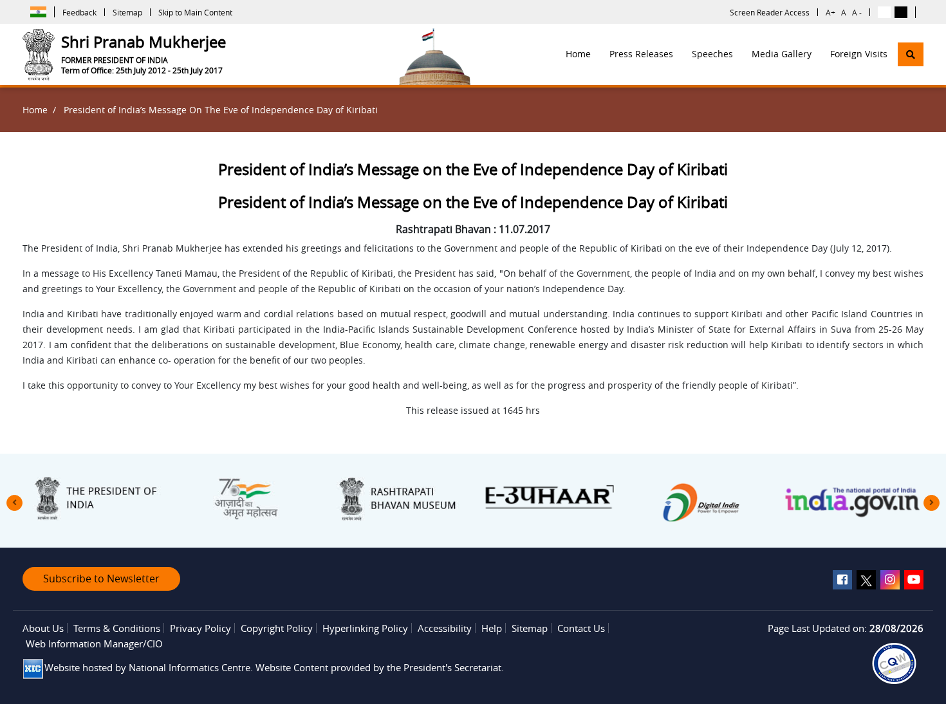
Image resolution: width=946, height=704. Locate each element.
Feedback (79, 12)
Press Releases (641, 54)
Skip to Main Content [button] (195, 12)
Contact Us (581, 628)
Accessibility (445, 628)
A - (857, 12)
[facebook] (842, 579)
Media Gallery (782, 54)
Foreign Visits (858, 54)
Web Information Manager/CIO (94, 643)
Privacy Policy (200, 628)
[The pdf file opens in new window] (894, 663)
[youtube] (913, 579)
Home (578, 54)
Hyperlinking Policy (365, 628)
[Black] (901, 12)
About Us (43, 628)
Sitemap (127, 12)
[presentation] (14, 503)
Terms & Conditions (116, 628)
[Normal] (884, 12)
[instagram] (890, 579)
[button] (910, 54)
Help (491, 628)
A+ (830, 12)
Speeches (712, 54)
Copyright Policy (277, 628)
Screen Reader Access (770, 12)
